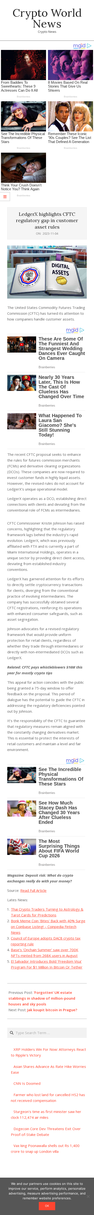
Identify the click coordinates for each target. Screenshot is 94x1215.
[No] (88, 1196)
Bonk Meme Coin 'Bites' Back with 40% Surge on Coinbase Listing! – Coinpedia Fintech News (48, 926)
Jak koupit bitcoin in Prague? (52, 1009)
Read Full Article (33, 890)
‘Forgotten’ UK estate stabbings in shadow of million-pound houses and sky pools (41, 998)
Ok (47, 1206)
